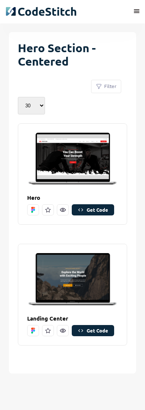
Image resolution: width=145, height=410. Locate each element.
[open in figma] (33, 209)
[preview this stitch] (63, 209)
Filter (110, 86)
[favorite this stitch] (48, 209)
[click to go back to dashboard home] (41, 11)
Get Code (97, 209)
